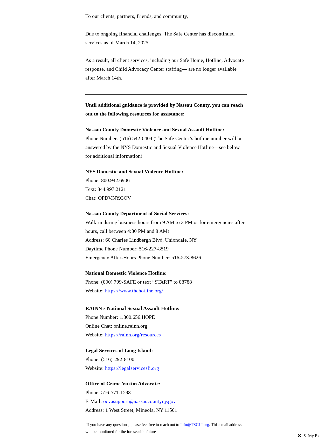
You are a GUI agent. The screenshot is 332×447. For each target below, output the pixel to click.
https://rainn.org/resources (133, 334)
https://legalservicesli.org (132, 368)
